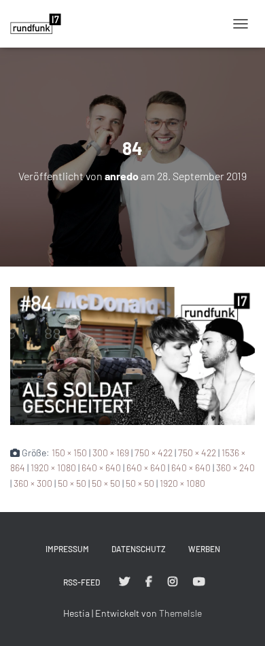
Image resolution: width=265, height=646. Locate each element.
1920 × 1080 (53, 467)
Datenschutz (138, 549)
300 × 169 (110, 452)
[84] (132, 354)
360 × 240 (235, 467)
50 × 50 (72, 483)
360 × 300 (33, 483)
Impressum (67, 549)
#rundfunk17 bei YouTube (199, 582)
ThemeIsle (180, 613)
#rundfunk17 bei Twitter (124, 582)
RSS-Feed (81, 582)
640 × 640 (101, 467)
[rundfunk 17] (40, 24)
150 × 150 (69, 452)
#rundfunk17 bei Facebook (149, 582)
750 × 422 (154, 452)
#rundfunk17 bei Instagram (172, 582)
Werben (204, 549)
